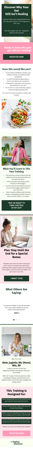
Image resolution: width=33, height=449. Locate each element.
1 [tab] (14, 320)
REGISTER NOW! (16, 433)
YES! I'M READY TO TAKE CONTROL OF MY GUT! (16, 205)
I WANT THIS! (17, 278)
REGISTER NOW (17, 57)
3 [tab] (19, 320)
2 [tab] (16, 320)
